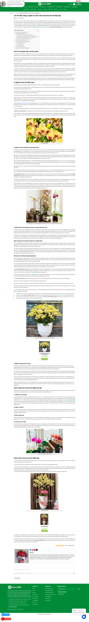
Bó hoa (34, 588)
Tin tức (60, 9)
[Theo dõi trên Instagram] (59, 594)
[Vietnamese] (76, 1)
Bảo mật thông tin (48, 596)
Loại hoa (20, 6)
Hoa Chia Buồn (67, 6)
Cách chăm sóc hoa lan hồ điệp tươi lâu (22, 41)
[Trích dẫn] (25, 573)
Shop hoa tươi (37, 27)
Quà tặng (50, 9)
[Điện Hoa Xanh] (44, 4)
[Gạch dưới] (18, 573)
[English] (78, 1)
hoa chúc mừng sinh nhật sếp (33, 272)
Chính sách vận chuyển (49, 592)
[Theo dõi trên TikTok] (61, 594)
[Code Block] (27, 573)
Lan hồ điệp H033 (44, 526)
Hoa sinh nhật (35, 594)
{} (30, 573)
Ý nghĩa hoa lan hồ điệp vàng (20, 33)
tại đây (24, 609)
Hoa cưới (36, 6)
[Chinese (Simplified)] (79, 1)
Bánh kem (56, 9)
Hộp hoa (34, 592)
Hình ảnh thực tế (48, 598)
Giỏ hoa (34, 590)
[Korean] (80, 1)
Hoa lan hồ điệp (35, 600)
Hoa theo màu (42, 6)
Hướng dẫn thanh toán (49, 590)
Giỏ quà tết (40, 9)
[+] (32, 573)
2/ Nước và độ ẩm (20, 44)
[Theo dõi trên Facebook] (58, 594)
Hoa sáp (25, 6)
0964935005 (7, 619)
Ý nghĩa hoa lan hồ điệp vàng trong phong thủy (25, 34)
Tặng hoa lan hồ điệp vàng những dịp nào (24, 38)
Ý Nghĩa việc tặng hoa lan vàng (22, 40)
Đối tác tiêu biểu (48, 600)
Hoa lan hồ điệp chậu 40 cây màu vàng (44, 354)
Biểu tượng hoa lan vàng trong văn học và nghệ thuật (26, 37)
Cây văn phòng (33, 9)
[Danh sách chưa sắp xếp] (23, 573)
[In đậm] (15, 573)
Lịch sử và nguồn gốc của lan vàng (21, 32)
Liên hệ (64, 9)
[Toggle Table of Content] (37, 30)
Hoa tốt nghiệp (74, 6)
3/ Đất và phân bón (20, 45)
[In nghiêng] (17, 573)
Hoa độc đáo (30, 6)
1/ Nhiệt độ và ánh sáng (21, 42)
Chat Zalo (7, 614)
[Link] (29, 573)
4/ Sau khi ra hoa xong (21, 46)
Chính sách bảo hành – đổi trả (50, 594)
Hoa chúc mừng (59, 6)
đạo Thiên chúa (24, 103)
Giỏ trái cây (45, 9)
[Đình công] (20, 573)
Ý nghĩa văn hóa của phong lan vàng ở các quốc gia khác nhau (27, 36)
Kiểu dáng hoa (14, 6)
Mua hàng (44, 359)
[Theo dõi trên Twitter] (62, 594)
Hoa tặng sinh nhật (50, 6)
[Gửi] (19, 4)
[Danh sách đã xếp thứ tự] (22, 573)
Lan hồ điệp (26, 9)
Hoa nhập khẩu (35, 604)
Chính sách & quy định (49, 588)
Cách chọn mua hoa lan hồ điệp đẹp (22, 48)
